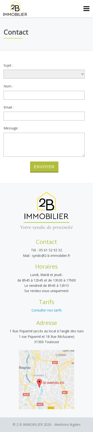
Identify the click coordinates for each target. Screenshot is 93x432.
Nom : (8, 86)
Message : (11, 128)
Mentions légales (67, 424)
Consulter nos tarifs (46, 310)
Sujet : (8, 65)
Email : (9, 107)
